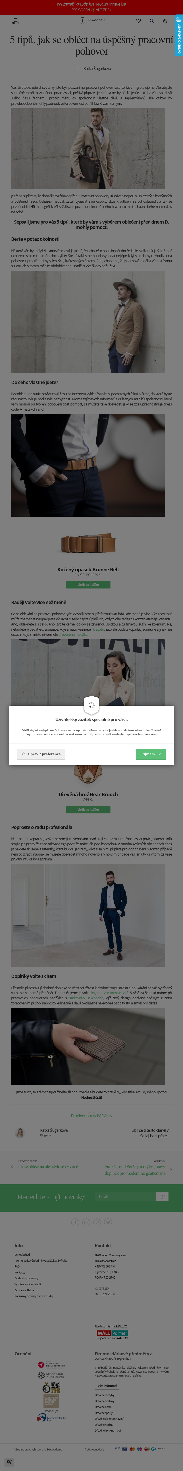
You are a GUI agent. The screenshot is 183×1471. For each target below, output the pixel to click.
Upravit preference (44, 754)
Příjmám (147, 754)
